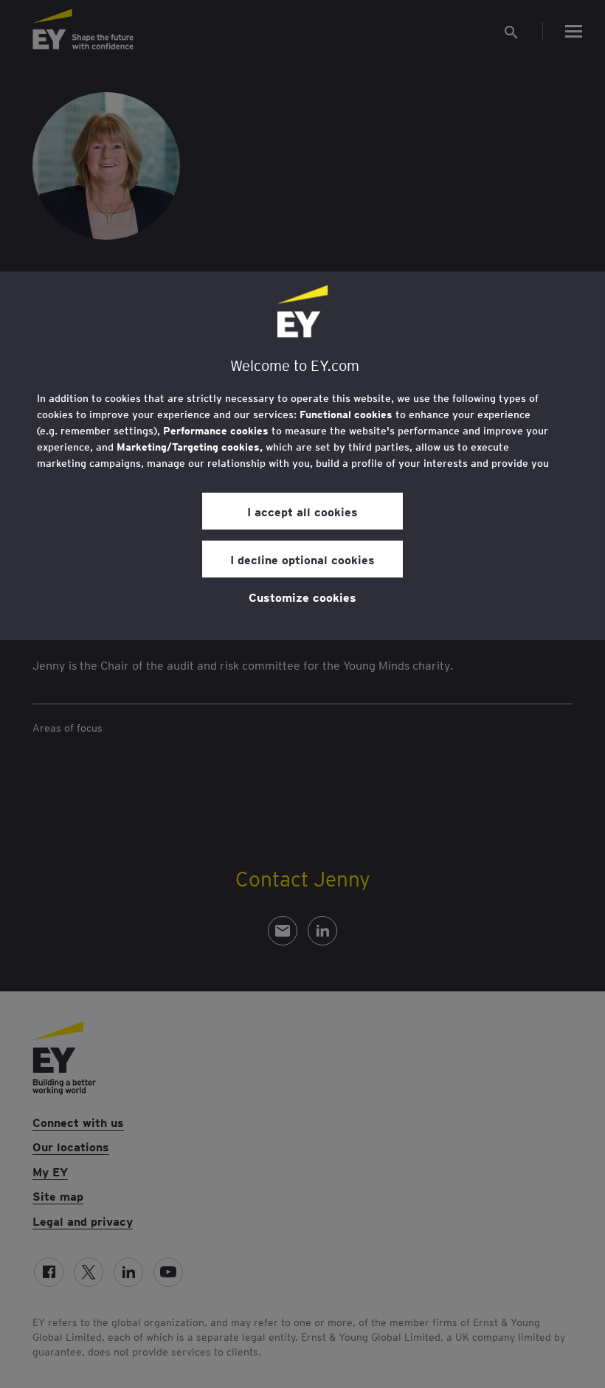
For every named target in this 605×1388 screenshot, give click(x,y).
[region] (302, 455)
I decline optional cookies (302, 559)
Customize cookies (302, 597)
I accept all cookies (302, 511)
